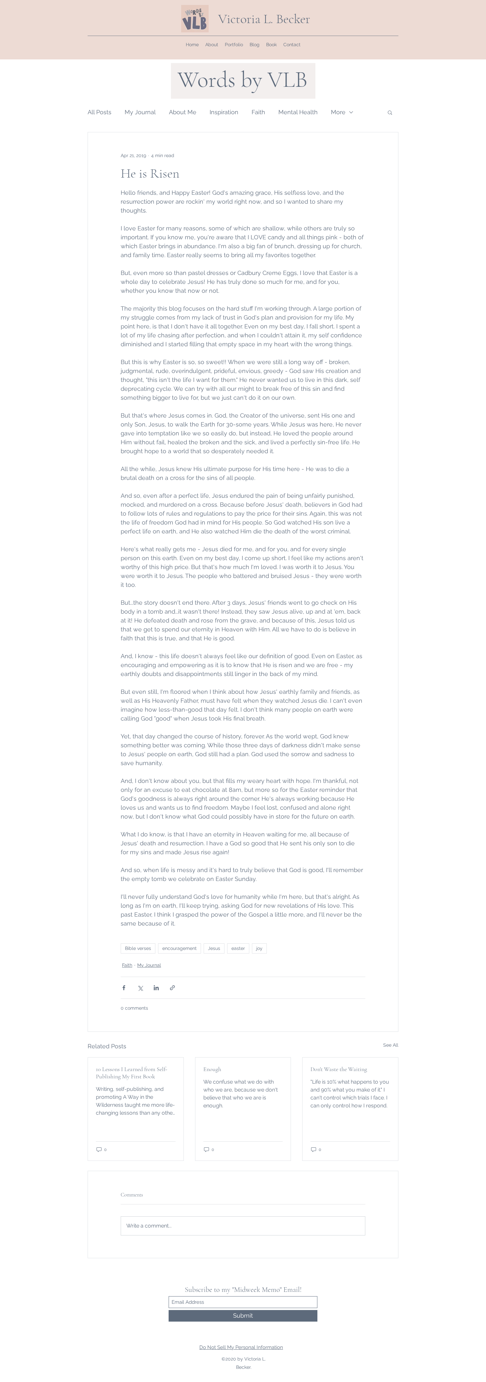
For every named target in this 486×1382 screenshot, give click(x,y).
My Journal (140, 112)
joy (259, 948)
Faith (258, 112)
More (338, 112)
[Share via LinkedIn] (156, 988)
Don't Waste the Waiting (338, 1069)
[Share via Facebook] (124, 988)
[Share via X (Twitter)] (140, 988)
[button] (390, 112)
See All (390, 1045)
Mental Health (298, 112)
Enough (212, 1069)
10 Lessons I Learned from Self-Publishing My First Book (131, 1072)
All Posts (99, 112)
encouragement (179, 948)
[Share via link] (172, 988)
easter (238, 948)
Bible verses (138, 948)
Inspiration (224, 112)
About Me (182, 112)
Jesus (214, 948)
